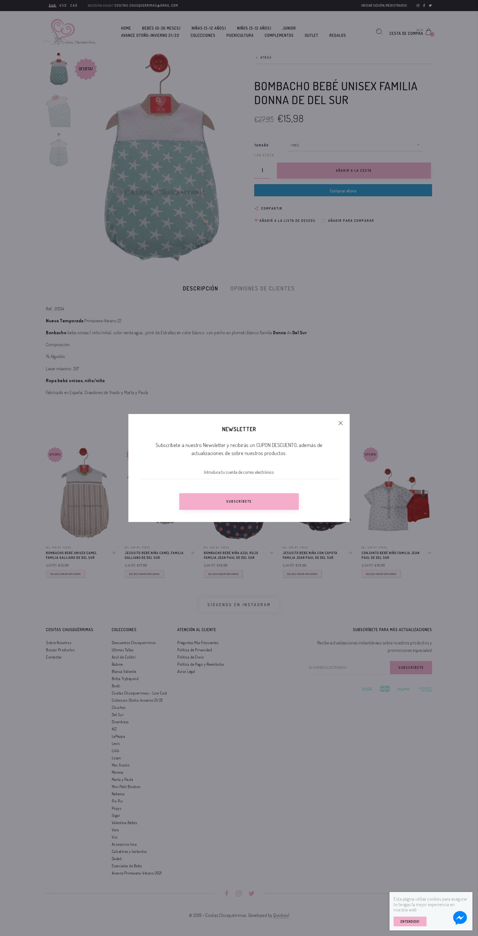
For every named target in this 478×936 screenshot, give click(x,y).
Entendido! (410, 921)
